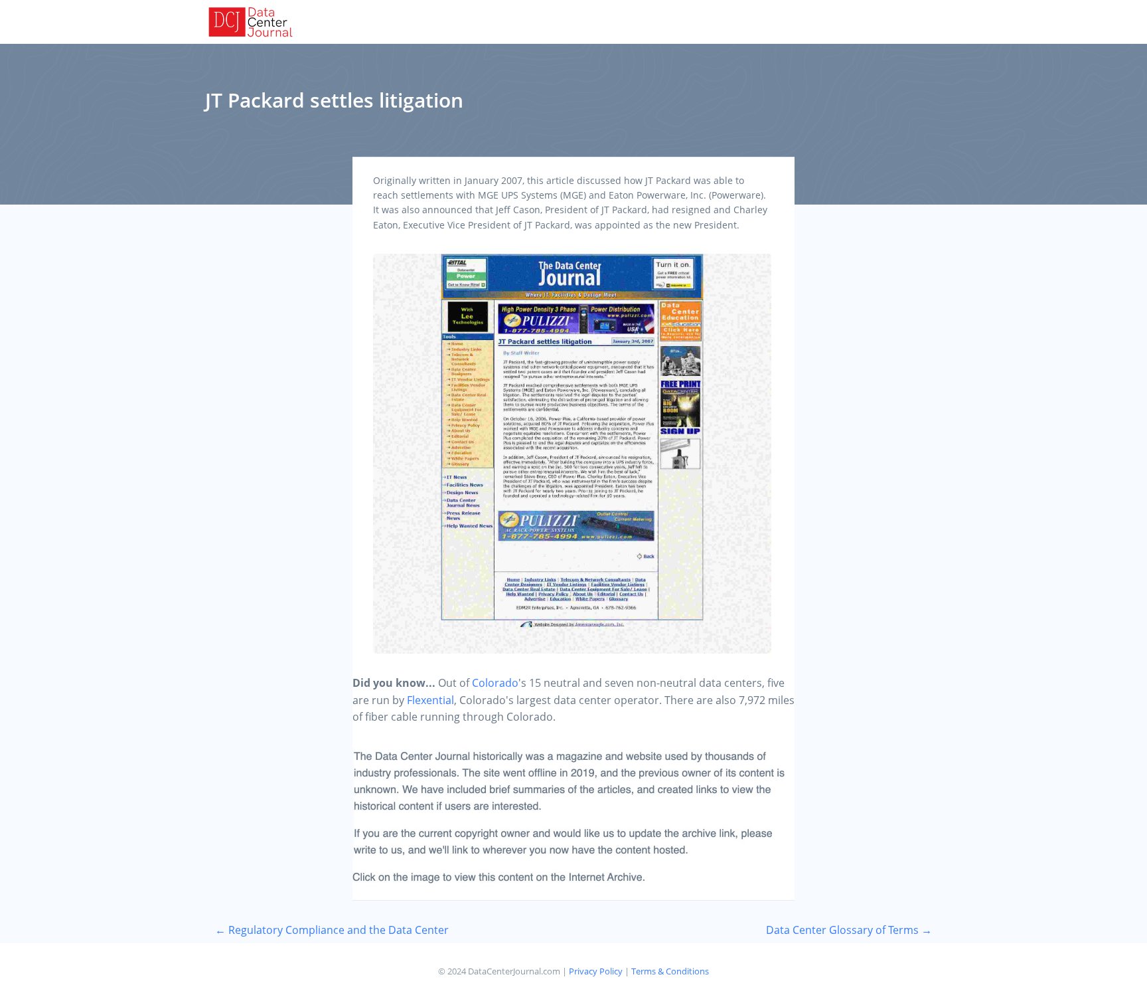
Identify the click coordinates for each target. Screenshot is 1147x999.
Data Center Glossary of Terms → (849, 930)
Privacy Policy (596, 971)
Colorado (495, 683)
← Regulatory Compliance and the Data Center (332, 930)
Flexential (430, 700)
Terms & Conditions (670, 971)
